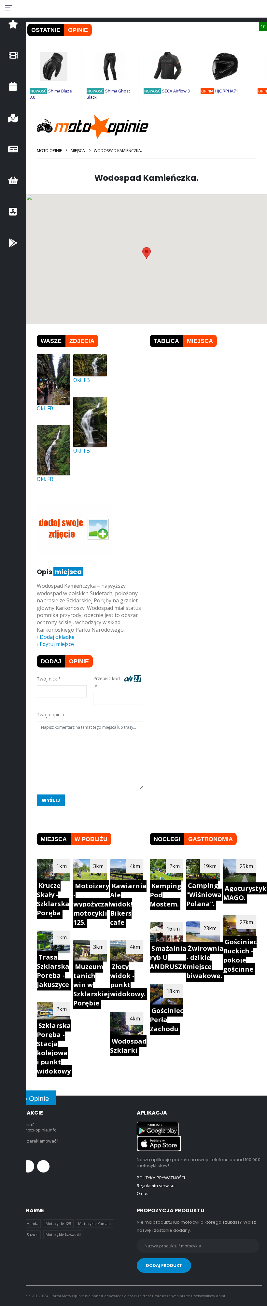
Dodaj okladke (57, 636)
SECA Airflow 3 (176, 91)
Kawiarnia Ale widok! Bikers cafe (128, 904)
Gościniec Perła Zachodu (166, 1019)
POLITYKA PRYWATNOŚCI (161, 1178)
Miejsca (78, 150)
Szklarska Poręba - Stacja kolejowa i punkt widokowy (54, 1048)
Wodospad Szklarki (128, 1046)
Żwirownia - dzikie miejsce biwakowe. (205, 962)
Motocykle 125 (58, 1223)
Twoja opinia (50, 714)
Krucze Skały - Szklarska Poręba (53, 899)
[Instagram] (43, 1166)
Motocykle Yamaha (95, 1223)
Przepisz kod (107, 678)
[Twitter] (28, 1166)
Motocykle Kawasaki (63, 1234)
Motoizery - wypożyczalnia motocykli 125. (97, 904)
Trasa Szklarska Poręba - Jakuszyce (53, 971)
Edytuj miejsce (57, 644)
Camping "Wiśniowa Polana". (204, 894)
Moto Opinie (49, 150)
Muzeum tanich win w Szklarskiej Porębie (91, 984)
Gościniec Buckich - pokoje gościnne (240, 955)
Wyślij (51, 800)
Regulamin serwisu (156, 1185)
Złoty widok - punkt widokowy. (128, 980)
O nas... (144, 1193)
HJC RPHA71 (226, 91)
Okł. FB (45, 408)
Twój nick (47, 679)
